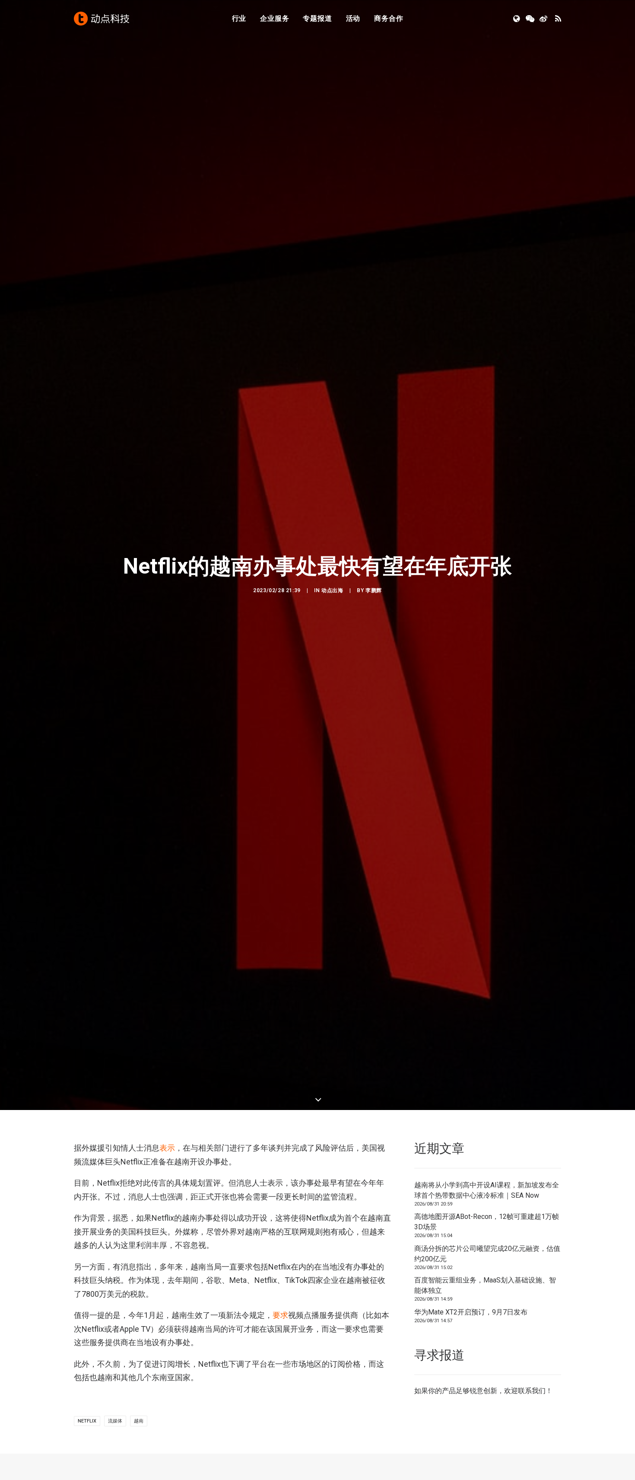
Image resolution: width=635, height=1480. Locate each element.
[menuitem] (239, 18)
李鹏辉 (373, 590)
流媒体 (115, 1421)
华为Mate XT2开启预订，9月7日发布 (470, 1312)
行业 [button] (239, 18)
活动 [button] (353, 18)
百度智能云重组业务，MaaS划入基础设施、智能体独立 (485, 1285)
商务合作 (388, 18)
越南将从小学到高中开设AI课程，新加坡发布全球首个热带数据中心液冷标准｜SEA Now (486, 1190)
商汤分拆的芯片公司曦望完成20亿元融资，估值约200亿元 (487, 1253)
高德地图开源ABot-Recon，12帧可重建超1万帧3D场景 (486, 1221)
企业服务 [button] (274, 18)
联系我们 (532, 1391)
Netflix (87, 1421)
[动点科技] (101, 19)
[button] (517, 18)
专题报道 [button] (317, 18)
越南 (138, 1421)
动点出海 (332, 590)
